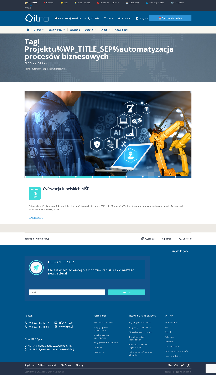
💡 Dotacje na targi (82, 3)
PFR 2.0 (28, 8)
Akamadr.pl (185, 371)
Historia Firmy (171, 322)
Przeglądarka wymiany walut (106, 342)
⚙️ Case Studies (177, 3)
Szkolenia (75, 29)
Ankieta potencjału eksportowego (101, 336)
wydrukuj (150, 238)
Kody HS (144, 18)
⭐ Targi (64, 3)
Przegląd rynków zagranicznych (101, 329)
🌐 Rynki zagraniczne (155, 3)
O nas (104, 29)
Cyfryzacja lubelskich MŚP (66, 188)
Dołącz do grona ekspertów (176, 351)
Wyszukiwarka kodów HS (104, 322)
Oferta (37, 29)
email (168, 238)
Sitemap (79, 365)
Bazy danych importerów (139, 327)
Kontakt (95, 18)
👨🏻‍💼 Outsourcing (132, 3)
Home (27, 69)
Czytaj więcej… (36, 217)
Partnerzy (169, 341)
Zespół (168, 332)
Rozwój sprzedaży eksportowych (137, 338)
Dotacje (89, 29)
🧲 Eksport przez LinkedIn (108, 3)
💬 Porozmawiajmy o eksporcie (70, 18)
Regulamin (30, 365)
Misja (167, 327)
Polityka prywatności (47, 365)
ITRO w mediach (172, 346)
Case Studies (99, 352)
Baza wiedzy (55, 29)
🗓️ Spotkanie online (170, 18)
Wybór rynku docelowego (140, 322)
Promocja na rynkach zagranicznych (138, 346)
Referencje (169, 337)
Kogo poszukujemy (173, 356)
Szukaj (110, 18)
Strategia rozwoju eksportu (140, 332)
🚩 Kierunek (48, 3)
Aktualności (121, 29)
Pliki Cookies (66, 365)
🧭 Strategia (31, 3)
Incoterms (127, 18)
